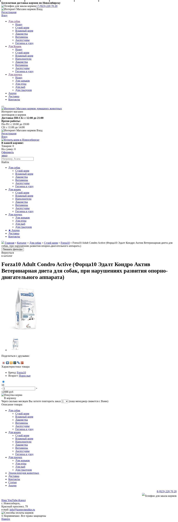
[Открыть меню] (2, 106)
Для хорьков (22, 217)
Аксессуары (22, 40)
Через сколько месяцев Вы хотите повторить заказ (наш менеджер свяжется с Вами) (54, 401)
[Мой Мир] (15, 362)
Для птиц (20, 83)
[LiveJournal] (18, 362)
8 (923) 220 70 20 (167, 491)
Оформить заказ (7, 154)
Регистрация (8, 12)
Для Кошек (14, 46)
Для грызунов (23, 90)
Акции (12, 93)
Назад (18, 24)
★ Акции (14, 230)
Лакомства (21, 33)
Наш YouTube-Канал (13, 500)
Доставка (13, 96)
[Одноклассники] (11, 362)
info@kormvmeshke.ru (22, 509)
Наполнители (23, 58)
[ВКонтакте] (7, 362)
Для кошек (14, 189)
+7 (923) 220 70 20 (46, 6)
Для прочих (15, 74)
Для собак (14, 21)
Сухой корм (22, 27)
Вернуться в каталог (7, 254)
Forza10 (21, 372)
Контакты (14, 99)
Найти (5, 162)
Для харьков (22, 80)
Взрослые (25, 375)
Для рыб (20, 86)
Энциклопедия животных (23, 472)
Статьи (12, 482)
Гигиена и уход (24, 43)
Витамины (21, 36)
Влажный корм (24, 30)
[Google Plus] (22, 362)
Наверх (5, 518)
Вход (4, 15)
